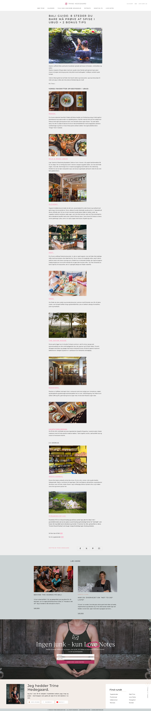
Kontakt (131, 703)
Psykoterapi (113, 697)
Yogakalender (114, 694)
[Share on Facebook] (80, 548)
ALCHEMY (54, 204)
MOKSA (52, 113)
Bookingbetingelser (84, 709)
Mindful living (83, 594)
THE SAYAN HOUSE (58, 340)
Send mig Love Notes (75, 662)
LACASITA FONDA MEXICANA (58, 429)
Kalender (51, 8)
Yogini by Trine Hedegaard (56, 709)
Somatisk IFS (98, 8)
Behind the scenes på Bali (48, 595)
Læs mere (37, 608)
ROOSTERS (54, 388)
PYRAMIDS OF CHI (57, 516)
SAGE (51, 298)
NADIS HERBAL (56, 476)
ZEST (51, 252)
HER (61, 533)
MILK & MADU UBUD (58, 159)
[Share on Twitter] (86, 548)
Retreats (87, 8)
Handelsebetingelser (97, 709)
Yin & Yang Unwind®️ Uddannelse (69, 8)
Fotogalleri (132, 700)
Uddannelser (114, 700)
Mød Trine (40, 8)
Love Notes (110, 8)
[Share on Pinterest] (93, 548)
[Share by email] (99, 548)
